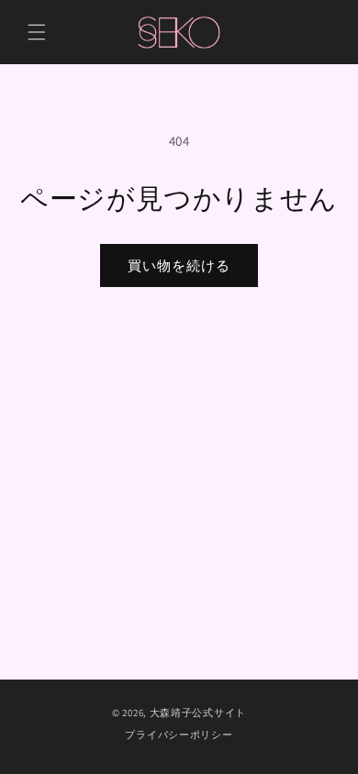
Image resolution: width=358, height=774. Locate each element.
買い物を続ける (179, 265)
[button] (37, 32)
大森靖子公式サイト (198, 712)
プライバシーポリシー (178, 734)
